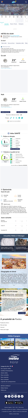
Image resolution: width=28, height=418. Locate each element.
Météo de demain (5, 112)
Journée (7, 24)
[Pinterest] (19, 396)
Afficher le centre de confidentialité (20, 411)
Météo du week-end (21, 112)
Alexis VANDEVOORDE (14, 35)
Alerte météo (4, 373)
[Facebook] (6, 396)
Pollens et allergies (9, 136)
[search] (26, 2)
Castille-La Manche (9, 4)
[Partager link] (11, 118)
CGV (17, 407)
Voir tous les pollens (15, 149)
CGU (13, 407)
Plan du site (21, 407)
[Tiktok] (22, 396)
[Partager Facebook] (14, 118)
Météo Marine (4, 388)
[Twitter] (9, 396)
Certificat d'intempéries (7, 370)
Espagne (4, 4)
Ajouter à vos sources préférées (14, 121)
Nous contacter (5, 379)
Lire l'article (22, 313)
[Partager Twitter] (16, 118)
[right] (27, 18)
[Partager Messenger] (19, 118)
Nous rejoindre (4, 377)
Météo (1, 4)
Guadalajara (15, 4)
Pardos (19, 4)
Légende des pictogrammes (8, 381)
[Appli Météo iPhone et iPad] (9, 402)
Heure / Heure (13, 24)
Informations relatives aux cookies (9, 409)
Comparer (21, 24)
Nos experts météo (6, 368)
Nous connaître (5, 375)
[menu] (2, 2)
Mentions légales (7, 407)
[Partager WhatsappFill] (22, 118)
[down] (14, 285)
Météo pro (3, 390)
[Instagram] (15, 396)
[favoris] (21, 8)
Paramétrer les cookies (7, 411)
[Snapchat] (12, 396)
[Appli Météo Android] (18, 402)
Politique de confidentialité (22, 409)
